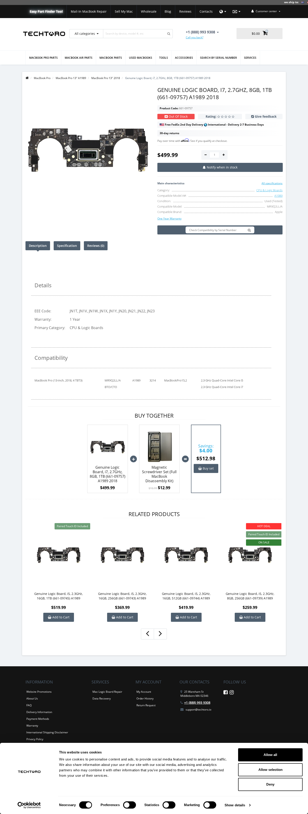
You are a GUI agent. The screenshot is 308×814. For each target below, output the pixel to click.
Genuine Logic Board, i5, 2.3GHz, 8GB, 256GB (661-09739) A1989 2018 (250, 596)
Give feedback (266, 116)
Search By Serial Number (218, 58)
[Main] (27, 78)
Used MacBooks (140, 58)
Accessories (184, 58)
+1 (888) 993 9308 (197, 702)
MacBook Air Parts (78, 58)
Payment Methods (37, 719)
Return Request (146, 705)
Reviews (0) (95, 245)
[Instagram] (232, 693)
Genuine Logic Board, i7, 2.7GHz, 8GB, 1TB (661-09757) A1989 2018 (107, 474)
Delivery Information (39, 712)
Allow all (270, 755)
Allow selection (270, 770)
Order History (145, 698)
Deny (270, 784)
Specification (67, 245)
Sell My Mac (124, 11)
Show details (235, 805)
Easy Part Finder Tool (46, 11)
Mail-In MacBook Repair (89, 11)
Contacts (206, 11)
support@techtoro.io (198, 709)
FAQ (29, 705)
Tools (163, 58)
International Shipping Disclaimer (47, 732)
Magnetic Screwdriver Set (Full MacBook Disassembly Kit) (159, 474)
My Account (143, 692)
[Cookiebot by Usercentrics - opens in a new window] (29, 805)
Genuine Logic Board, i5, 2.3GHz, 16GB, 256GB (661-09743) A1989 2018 (122, 596)
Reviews (185, 11)
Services (250, 58)
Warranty (32, 725)
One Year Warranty (169, 218)
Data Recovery (101, 698)
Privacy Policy (34, 739)
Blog (168, 11)
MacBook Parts (110, 58)
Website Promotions (39, 692)
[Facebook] (225, 693)
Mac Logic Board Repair (107, 692)
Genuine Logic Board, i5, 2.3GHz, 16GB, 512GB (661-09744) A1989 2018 (186, 596)
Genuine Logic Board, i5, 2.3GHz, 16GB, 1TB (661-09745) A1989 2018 (58, 596)
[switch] (129, 805)
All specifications (272, 183)
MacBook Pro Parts (43, 58)
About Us (32, 698)
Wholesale (148, 11)
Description (38, 245)
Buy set (208, 468)
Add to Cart (60, 617)
